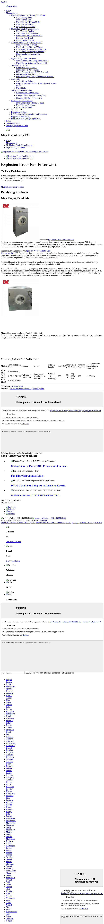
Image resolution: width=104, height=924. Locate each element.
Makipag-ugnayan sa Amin (17, 125)
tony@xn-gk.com (13, 561)
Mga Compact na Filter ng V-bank (30, 103)
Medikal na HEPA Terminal (27, 70)
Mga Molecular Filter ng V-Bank (29, 47)
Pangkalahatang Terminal (26, 67)
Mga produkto (12, 13)
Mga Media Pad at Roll (25, 27)
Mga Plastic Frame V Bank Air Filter (15, 522)
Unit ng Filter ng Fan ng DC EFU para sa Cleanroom (39, 466)
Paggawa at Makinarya (20, 116)
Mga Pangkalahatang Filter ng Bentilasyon (28, 15)
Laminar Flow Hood (24, 38)
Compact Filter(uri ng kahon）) (29, 98)
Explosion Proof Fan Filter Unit (61, 240)
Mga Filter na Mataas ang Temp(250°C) (32, 61)
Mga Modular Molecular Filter (28, 54)
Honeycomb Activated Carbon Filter (50, 522)
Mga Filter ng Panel (24, 17)
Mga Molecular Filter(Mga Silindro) (30, 52)
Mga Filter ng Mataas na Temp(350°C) (31, 63)
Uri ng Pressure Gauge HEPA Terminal (32, 72)
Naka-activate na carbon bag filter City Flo (27, 389)
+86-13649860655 (13, 542)
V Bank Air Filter (86, 522)
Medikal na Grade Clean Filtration (25, 29)
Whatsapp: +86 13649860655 (54, 518)
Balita (8, 121)
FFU (17, 253)
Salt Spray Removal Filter (21, 90)
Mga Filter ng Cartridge (25, 105)
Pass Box (98, 522)
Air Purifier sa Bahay (24, 81)
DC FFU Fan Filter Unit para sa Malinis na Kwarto (38, 485)
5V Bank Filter (17, 386)
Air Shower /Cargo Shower (27, 33)
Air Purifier (15, 79)
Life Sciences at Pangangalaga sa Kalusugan (29, 114)
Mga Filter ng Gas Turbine (21, 100)
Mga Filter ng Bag (23, 20)
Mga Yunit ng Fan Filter (25, 31)
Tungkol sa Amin (13, 123)
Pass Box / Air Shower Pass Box (29, 36)
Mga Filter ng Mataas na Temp (23, 58)
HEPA (19, 86)
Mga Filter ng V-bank (25, 24)
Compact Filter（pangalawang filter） (31, 95)
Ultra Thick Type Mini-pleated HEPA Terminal (35, 77)
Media (18, 56)
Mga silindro (21, 88)
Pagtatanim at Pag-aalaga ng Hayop (25, 119)
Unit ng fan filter (7, 253)
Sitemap (43, 520)
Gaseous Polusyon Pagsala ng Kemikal (26, 42)
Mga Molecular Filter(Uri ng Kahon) (31, 49)
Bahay (8, 11)
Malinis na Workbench (25, 40)
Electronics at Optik (19, 112)
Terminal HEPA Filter (20, 65)
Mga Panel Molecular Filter (27, 45)
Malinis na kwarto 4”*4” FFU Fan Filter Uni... (35, 495)
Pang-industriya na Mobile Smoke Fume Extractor (36, 83)
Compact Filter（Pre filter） (27, 93)
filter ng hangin (72, 522)
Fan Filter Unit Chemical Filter (27, 475)
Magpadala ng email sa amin (12, 187)
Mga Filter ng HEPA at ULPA (28, 22)
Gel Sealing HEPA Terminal (27, 74)
